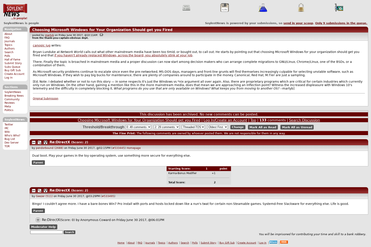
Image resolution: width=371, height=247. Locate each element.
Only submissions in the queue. (341, 23)
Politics (9, 110)
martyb (49, 35)
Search (9, 52)
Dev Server (12, 142)
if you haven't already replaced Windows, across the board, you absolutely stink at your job (123, 55)
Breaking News (14, 95)
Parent (38, 162)
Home (121, 242)
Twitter (9, 124)
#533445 (118, 148)
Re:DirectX (60, 142)
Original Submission (45, 98)
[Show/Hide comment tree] (39, 142)
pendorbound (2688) (49, 148)
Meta (8, 106)
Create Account (14, 74)
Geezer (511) (44, 196)
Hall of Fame (12, 59)
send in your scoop (298, 23)
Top (253, 120)
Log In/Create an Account (225, 120)
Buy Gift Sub (13, 70)
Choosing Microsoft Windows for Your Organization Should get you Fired (102, 30)
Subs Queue (12, 66)
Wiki (7, 131)
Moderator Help (43, 226)
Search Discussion (304, 120)
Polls (7, 55)
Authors (10, 48)
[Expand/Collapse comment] (34, 142)
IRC (7, 128)
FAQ (7, 37)
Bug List (10, 138)
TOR (7, 146)
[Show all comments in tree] (45, 142)
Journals (10, 41)
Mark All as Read (262, 127)
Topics (8, 44)
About (8, 34)
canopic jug (41, 45)
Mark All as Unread (297, 127)
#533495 (108, 196)
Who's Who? (12, 135)
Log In (9, 77)
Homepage (134, 148)
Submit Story (13, 63)
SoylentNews (15, 11)
